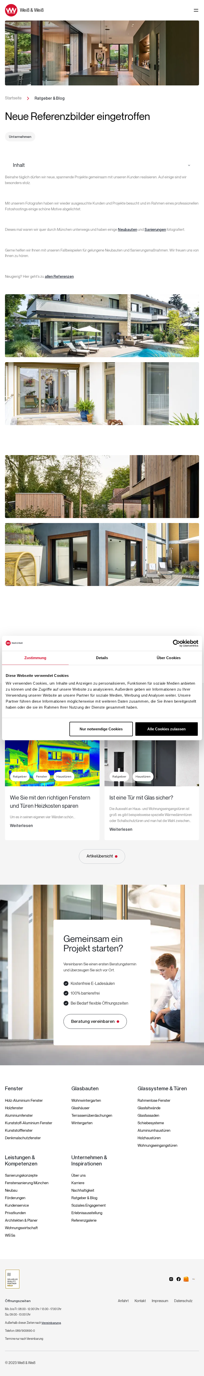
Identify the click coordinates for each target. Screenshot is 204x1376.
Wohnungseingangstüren (157, 1145)
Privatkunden (15, 1213)
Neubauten (127, 229)
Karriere (77, 1183)
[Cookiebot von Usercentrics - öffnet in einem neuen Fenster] (176, 643)
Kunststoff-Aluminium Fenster (28, 1123)
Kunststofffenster (19, 1130)
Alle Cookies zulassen (166, 729)
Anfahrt (123, 1301)
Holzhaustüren (149, 1138)
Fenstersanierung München (27, 1183)
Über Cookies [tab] (169, 657)
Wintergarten (82, 1123)
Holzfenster (14, 1108)
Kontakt (140, 1301)
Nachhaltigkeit (82, 1190)
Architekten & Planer (21, 1220)
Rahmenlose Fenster (154, 1100)
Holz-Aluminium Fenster (24, 1100)
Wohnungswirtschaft (21, 1228)
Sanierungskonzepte (21, 1175)
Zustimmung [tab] (35, 657)
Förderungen (15, 1198)
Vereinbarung (51, 1323)
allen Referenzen (59, 276)
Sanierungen (155, 229)
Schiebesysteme (151, 1123)
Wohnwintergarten (86, 1100)
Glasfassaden (148, 1115)
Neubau (11, 1190)
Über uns (78, 1175)
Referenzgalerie (84, 1220)
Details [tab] (102, 657)
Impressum (160, 1301)
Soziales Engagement (88, 1205)
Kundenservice (17, 1205)
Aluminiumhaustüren (154, 1130)
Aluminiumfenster (19, 1115)
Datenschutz (183, 1301)
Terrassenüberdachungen (91, 1115)
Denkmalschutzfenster (23, 1138)
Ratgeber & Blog (84, 1198)
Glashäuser (80, 1108)
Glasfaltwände (149, 1108)
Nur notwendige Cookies (101, 729)
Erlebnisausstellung (86, 1213)
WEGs (10, 1235)
